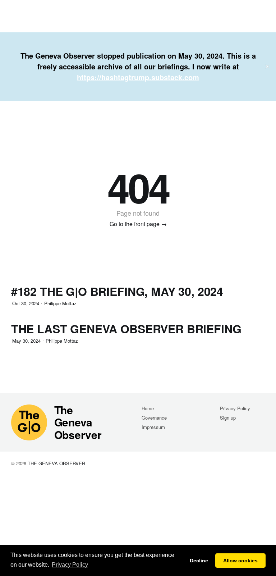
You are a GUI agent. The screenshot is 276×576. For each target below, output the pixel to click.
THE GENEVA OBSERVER (56, 463)
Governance (154, 417)
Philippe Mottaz (60, 303)
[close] (267, 66)
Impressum (153, 427)
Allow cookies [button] (240, 560)
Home (148, 408)
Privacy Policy (235, 408)
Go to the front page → (138, 224)
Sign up (228, 417)
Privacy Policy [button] (70, 565)
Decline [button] (199, 560)
